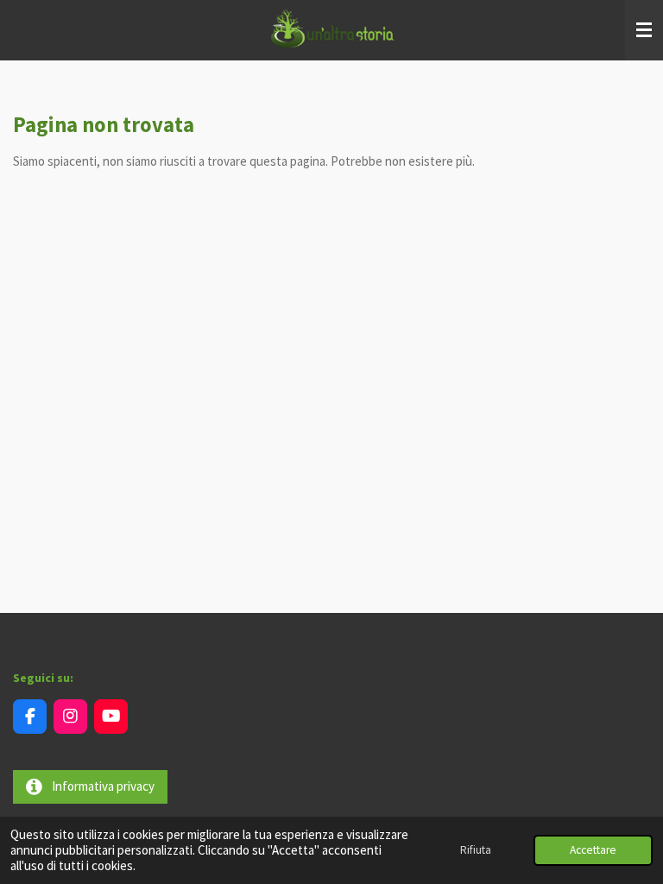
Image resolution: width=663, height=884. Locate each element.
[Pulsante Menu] (644, 30)
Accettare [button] (593, 850)
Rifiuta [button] (475, 850)
